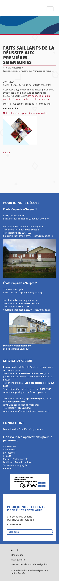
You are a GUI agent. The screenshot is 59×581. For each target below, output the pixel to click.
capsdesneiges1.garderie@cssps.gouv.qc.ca (26, 392)
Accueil (6, 67)
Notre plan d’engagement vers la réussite (25, 113)
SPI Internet (9, 452)
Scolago (7, 455)
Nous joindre (18, 559)
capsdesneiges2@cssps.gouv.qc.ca (32, 309)
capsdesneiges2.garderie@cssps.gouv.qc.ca (26, 410)
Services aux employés (15, 465)
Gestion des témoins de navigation (29, 564)
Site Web (14, 531)
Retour (6, 152)
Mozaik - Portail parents (15, 458)
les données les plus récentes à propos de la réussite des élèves (26, 97)
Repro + (7, 468)
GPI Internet (9, 449)
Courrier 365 (9, 446)
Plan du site (17, 554)
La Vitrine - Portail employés (18, 462)
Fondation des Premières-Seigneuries (23, 429)
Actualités (16, 67)
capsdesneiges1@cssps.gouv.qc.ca (32, 235)
